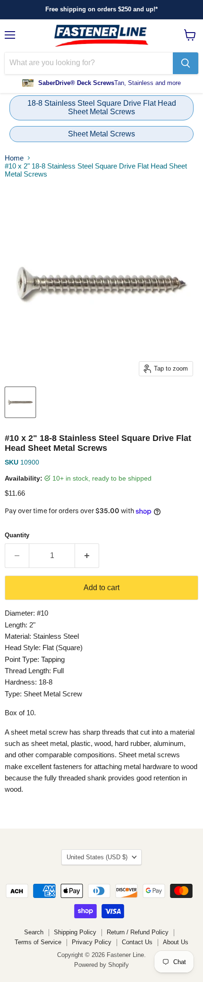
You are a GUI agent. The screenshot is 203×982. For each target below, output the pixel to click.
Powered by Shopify (101, 964)
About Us (175, 942)
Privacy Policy (91, 942)
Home (14, 158)
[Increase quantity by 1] (87, 555)
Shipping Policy (75, 932)
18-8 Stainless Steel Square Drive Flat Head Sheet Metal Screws (101, 107)
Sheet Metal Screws (101, 134)
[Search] (185, 63)
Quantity (17, 535)
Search (33, 932)
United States (97, 857)
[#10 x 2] (20, 402)
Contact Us (137, 942)
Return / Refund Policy (138, 932)
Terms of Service (38, 942)
